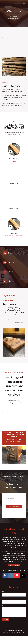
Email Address (10, 498)
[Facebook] (5, 575)
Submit (5, 619)
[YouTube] (17, 575)
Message (5, 606)
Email (4, 599)
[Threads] (22, 575)
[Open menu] (24, 2)
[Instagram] (11, 575)
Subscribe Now (14, 506)
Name (3, 591)
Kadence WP (21, 632)
